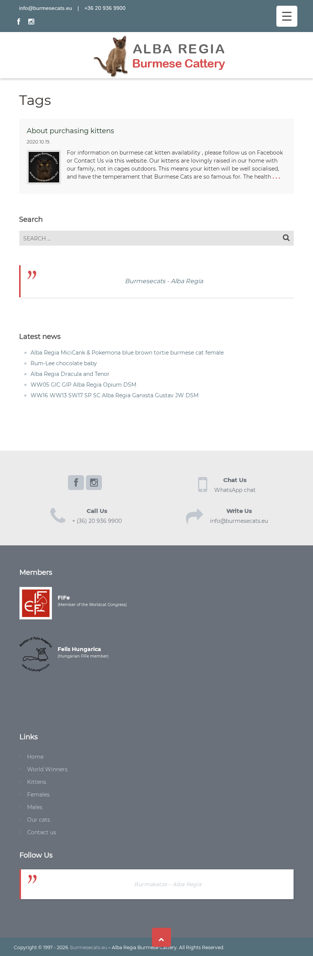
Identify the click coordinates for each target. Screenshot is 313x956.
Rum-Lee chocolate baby (64, 363)
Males (34, 807)
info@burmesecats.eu (45, 8)
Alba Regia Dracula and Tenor (70, 374)
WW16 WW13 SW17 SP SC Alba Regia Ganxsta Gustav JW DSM (114, 395)
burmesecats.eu (88, 947)
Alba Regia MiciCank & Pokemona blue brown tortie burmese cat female (127, 352)
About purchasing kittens (70, 131)
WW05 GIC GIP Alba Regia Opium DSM (83, 384)
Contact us (41, 832)
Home (35, 756)
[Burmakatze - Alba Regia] (159, 54)
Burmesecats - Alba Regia (164, 281)
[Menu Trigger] (286, 16)
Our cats (38, 819)
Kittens (36, 782)
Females (38, 794)
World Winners (47, 769)
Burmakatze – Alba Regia (167, 884)
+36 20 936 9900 (105, 8)
